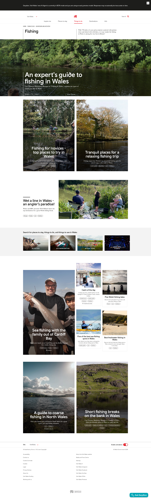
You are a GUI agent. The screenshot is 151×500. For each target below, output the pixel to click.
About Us (25, 473)
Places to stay (62, 21)
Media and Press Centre (82, 457)
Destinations (93, 21)
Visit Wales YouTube (81, 473)
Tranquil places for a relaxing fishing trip (102, 154)
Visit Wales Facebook (81, 470)
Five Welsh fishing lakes (115, 297)
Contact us (26, 457)
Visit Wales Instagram (81, 467)
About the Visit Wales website (84, 454)
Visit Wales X (79, 463)
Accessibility (26, 454)
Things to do (78, 21)
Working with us (27, 479)
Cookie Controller (28, 460)
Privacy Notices (27, 470)
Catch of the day (88, 290)
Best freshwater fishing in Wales (114, 338)
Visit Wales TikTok (80, 476)
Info (106, 21)
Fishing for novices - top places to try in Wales (49, 152)
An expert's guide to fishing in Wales (53, 78)
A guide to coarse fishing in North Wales (49, 414)
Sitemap (78, 460)
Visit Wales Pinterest (81, 479)
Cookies (25, 463)
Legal (24, 467)
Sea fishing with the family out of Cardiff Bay (49, 334)
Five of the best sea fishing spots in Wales (88, 337)
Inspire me (47, 21)
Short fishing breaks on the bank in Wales (102, 413)
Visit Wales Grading (28, 476)
